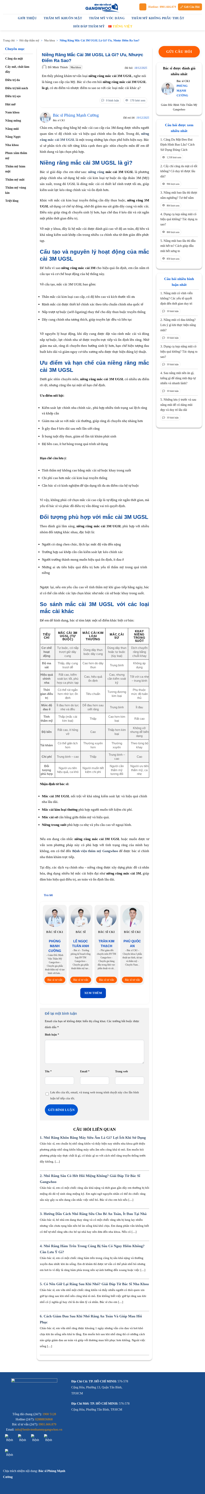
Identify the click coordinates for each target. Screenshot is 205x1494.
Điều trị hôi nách (16, 88)
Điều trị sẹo (13, 96)
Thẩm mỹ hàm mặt (15, 169)
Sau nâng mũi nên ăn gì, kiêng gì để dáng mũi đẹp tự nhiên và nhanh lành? (178, 378)
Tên (48, 1071)
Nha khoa (49, 40)
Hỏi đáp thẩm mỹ (29, 40)
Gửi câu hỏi (179, 52)
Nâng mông (13, 120)
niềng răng (96, 172)
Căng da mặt (14, 58)
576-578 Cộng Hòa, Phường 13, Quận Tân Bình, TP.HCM (99, 1387)
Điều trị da (12, 80)
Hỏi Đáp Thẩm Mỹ (89, 26)
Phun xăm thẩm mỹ (16, 155)
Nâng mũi (12, 128)
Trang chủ (9, 40)
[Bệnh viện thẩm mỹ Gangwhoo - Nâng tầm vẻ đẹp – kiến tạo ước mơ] (102, 7)
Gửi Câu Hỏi (191, 6)
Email (84, 1071)
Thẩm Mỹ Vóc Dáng (107, 18)
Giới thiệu (27, 18)
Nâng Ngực (13, 136)
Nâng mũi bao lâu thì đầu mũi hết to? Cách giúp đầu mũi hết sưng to (178, 246)
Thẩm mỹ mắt (14, 179)
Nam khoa (12, 112)
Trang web (121, 1071)
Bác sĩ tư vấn (54, 979)
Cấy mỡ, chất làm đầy (17, 69)
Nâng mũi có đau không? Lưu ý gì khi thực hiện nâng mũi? (178, 325)
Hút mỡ (10, 104)
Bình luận (52, 1034)
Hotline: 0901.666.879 (162, 6)
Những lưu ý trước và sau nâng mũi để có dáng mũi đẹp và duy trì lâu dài (178, 404)
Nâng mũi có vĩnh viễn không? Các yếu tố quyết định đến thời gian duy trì (176, 298)
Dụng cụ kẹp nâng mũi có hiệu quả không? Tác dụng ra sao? (178, 219)
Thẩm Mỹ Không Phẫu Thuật (157, 18)
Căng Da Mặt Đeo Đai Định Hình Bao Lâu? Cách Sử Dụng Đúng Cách (177, 144)
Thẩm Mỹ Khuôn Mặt (63, 18)
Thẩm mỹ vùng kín (15, 190)
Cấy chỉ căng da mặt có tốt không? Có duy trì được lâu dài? (178, 171)
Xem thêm (93, 993)
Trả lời (48, 895)
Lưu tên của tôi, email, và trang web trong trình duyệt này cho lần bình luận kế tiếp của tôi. (94, 1095)
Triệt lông (11, 200)
